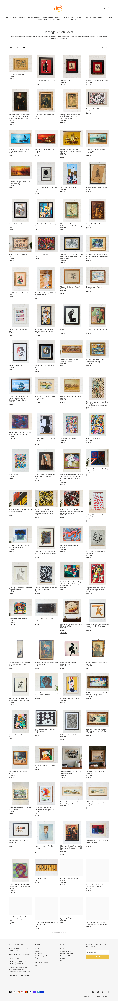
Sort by (11, 47)
